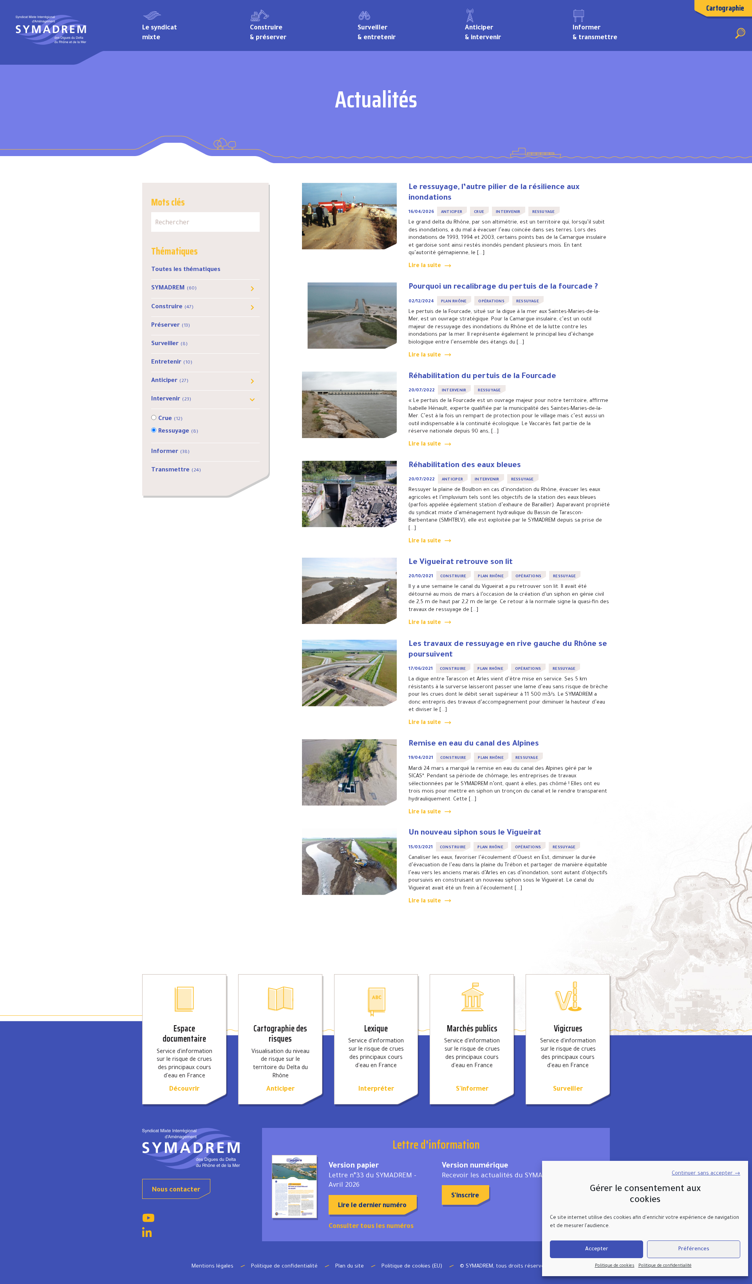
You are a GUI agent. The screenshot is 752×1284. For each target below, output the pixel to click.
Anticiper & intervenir (483, 33)
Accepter (596, 1249)
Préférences (693, 1249)
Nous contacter (176, 1190)
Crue (170, 419)
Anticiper (169, 381)
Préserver (170, 325)
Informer (170, 452)
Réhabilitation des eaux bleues (465, 466)
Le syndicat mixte (159, 33)
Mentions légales (212, 1266)
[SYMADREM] (52, 32)
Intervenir (171, 399)
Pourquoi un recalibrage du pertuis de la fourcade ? (503, 287)
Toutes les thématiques (186, 270)
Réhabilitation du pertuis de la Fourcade (482, 377)
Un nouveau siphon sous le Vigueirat (475, 833)
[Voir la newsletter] (294, 1186)
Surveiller (169, 344)
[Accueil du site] (196, 1148)
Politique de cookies (614, 1266)
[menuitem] (184, 32)
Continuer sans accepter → (706, 1174)
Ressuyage (178, 431)
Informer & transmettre (595, 33)
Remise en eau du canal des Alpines (474, 744)
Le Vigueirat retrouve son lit (461, 562)
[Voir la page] (148, 1220)
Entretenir (171, 362)
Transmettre (176, 470)
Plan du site (349, 1266)
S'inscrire (465, 1196)
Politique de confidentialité (665, 1266)
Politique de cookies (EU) (411, 1266)
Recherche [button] (740, 33)
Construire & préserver (268, 33)
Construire (172, 307)
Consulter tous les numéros (371, 1226)
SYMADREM (174, 288)
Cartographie (725, 8)
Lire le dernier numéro (372, 1205)
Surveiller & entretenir (377, 33)
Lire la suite (425, 266)
